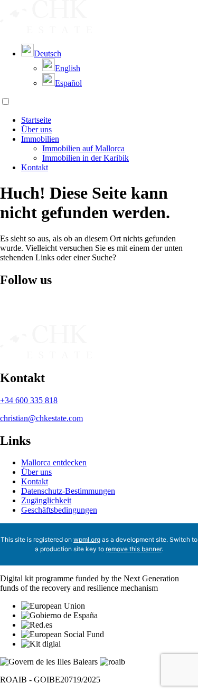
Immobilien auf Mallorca (83, 148)
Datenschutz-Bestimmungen (68, 490)
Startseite (36, 119)
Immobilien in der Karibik (85, 157)
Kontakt (34, 167)
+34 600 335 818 (29, 400)
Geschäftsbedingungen (59, 509)
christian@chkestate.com (41, 418)
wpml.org (86, 539)
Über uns (36, 129)
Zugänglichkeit (46, 500)
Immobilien (40, 138)
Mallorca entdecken (54, 462)
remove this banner (134, 549)
